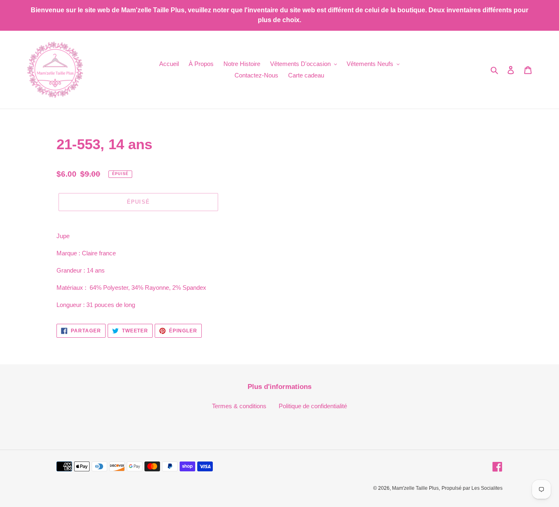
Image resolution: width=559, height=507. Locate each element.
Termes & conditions (239, 405)
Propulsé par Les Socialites (472, 488)
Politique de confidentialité (313, 405)
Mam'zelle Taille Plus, (416, 488)
